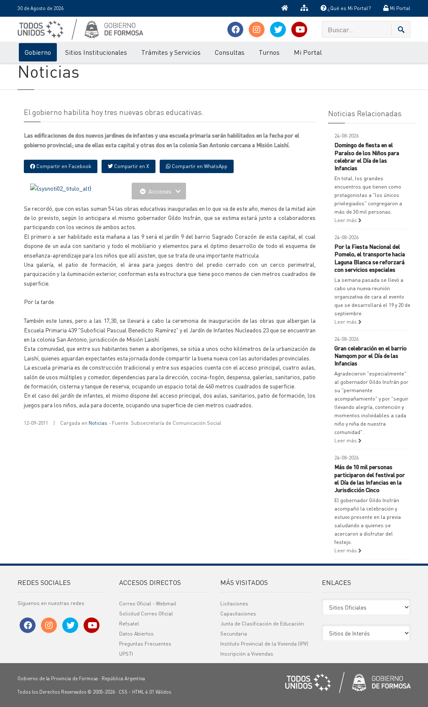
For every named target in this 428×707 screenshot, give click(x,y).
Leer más (346, 220)
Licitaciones (234, 603)
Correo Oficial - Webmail (147, 603)
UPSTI (126, 654)
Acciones (160, 191)
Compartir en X (131, 166)
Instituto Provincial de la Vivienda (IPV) (264, 644)
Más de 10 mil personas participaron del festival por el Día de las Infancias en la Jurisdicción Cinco (369, 478)
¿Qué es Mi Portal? (348, 8)
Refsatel (129, 623)
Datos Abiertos (136, 633)
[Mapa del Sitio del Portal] (304, 8)
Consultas (230, 52)
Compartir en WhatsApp (199, 166)
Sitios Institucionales (96, 52)
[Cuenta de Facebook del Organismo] (235, 29)
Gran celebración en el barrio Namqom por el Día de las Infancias (370, 355)
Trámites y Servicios (171, 52)
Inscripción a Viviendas (246, 654)
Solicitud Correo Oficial (146, 613)
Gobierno (38, 52)
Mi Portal (399, 8)
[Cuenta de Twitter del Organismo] (278, 29)
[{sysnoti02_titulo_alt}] (61, 187)
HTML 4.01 (143, 692)
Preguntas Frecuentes (145, 644)
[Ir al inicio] (284, 8)
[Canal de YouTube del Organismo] (299, 29)
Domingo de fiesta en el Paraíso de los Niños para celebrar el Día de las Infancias (366, 156)
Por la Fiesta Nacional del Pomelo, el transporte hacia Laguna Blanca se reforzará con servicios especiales (369, 257)
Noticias (98, 423)
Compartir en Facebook (63, 166)
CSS (123, 692)
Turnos (269, 52)
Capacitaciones (238, 613)
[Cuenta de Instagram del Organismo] (257, 29)
